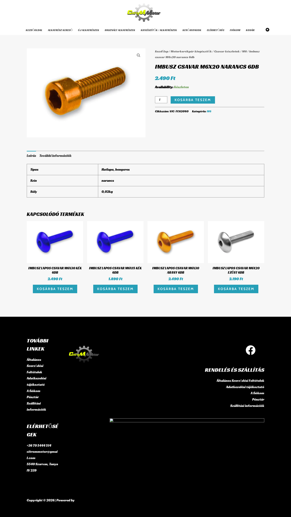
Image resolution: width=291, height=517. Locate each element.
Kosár (250, 30)
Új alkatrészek (88, 30)
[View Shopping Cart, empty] (264, 30)
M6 (244, 51)
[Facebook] (250, 350)
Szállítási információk (247, 406)
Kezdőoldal (34, 30)
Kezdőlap (161, 51)
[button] (138, 55)
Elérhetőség (215, 30)
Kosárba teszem (193, 100)
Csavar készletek (227, 51)
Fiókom (235, 30)
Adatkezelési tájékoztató (245, 387)
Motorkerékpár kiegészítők (191, 51)
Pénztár (33, 397)
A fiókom (33, 391)
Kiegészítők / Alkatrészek (159, 30)
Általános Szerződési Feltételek (35, 365)
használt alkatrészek (120, 30)
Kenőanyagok (192, 30)
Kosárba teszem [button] (55, 289)
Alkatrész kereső (60, 30)
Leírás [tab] (31, 155)
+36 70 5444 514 (39, 445)
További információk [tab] (55, 155)
